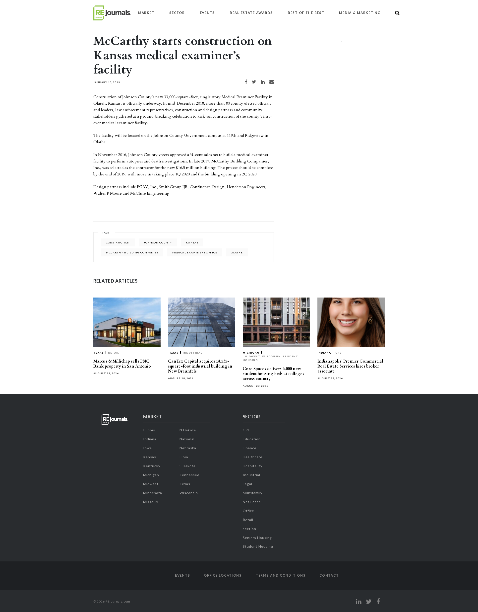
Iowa (147, 448)
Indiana (324, 352)
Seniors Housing (257, 538)
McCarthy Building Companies (132, 252)
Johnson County (158, 242)
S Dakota (187, 466)
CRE (338, 352)
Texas (98, 352)
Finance (249, 448)
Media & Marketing (359, 13)
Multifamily (252, 493)
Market (146, 13)
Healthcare (252, 457)
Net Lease (252, 502)
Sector (177, 13)
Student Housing (258, 546)
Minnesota (152, 493)
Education (252, 439)
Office (248, 511)
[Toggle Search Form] (397, 12)
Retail (113, 352)
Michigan (251, 352)
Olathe (237, 252)
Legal (247, 484)
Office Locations (223, 575)
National (186, 439)
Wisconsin (271, 356)
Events (207, 13)
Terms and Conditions (280, 575)
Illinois (149, 430)
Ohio (183, 457)
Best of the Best (306, 13)
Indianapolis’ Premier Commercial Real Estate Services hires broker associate (350, 366)
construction (118, 242)
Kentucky (151, 466)
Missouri (150, 502)
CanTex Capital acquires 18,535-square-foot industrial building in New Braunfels (200, 366)
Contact (329, 575)
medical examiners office (194, 252)
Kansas (192, 242)
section (249, 529)
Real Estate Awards (251, 13)
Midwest (252, 356)
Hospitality (252, 466)
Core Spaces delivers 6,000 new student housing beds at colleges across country (273, 374)
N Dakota (187, 430)
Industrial (192, 352)
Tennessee (189, 475)
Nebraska (187, 448)
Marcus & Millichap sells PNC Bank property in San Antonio (122, 364)
